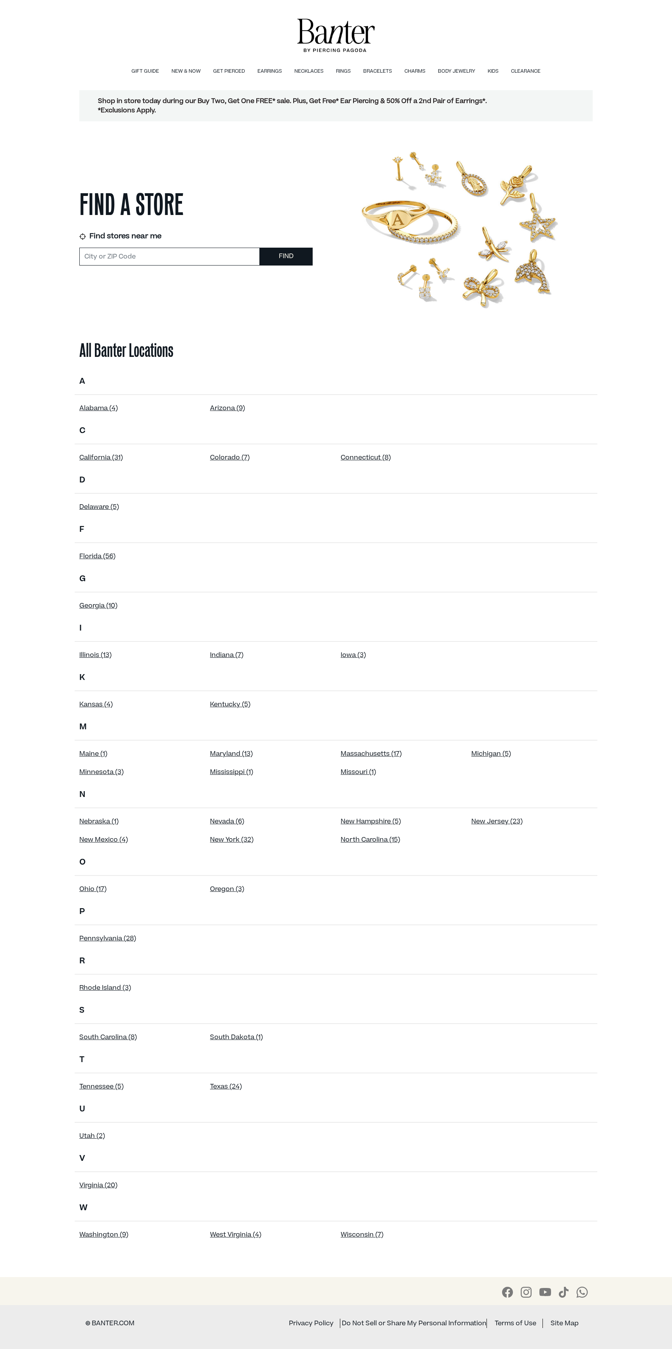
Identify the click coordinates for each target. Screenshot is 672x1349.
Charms (414, 71)
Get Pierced (229, 71)
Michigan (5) (491, 753)
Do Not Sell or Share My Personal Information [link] (414, 1323)
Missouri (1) (358, 772)
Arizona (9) (227, 408)
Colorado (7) (230, 457)
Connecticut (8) (366, 457)
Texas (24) (226, 1086)
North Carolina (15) (370, 839)
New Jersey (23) (497, 821)
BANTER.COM (110, 1323)
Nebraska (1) (99, 821)
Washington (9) (103, 1234)
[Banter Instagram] (526, 1292)
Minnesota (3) (101, 772)
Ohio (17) (93, 889)
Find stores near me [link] (124, 236)
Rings (343, 71)
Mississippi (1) (231, 772)
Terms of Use (515, 1323)
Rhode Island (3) (105, 988)
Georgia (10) (98, 605)
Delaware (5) (99, 507)
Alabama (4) (98, 408)
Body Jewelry (456, 71)
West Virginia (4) (235, 1234)
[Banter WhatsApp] (582, 1292)
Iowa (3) (353, 655)
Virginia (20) (98, 1185)
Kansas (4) (96, 704)
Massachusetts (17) (371, 753)
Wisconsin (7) (362, 1234)
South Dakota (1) (236, 1037)
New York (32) (232, 839)
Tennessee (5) (101, 1086)
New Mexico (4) (103, 839)
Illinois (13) (95, 655)
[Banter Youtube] (545, 1292)
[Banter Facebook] (507, 1292)
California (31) (101, 457)
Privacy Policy (311, 1323)
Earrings (269, 71)
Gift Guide (145, 71)
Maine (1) (93, 753)
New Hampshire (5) (371, 821)
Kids (493, 71)
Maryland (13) (231, 753)
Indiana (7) (226, 655)
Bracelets (377, 71)
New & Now (186, 71)
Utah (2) (92, 1136)
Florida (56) (97, 556)
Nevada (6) (227, 821)
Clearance (526, 71)
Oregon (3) (227, 889)
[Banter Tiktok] (564, 1292)
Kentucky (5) (230, 704)
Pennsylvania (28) (107, 938)
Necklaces (309, 71)
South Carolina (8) (108, 1037)
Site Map (565, 1323)
